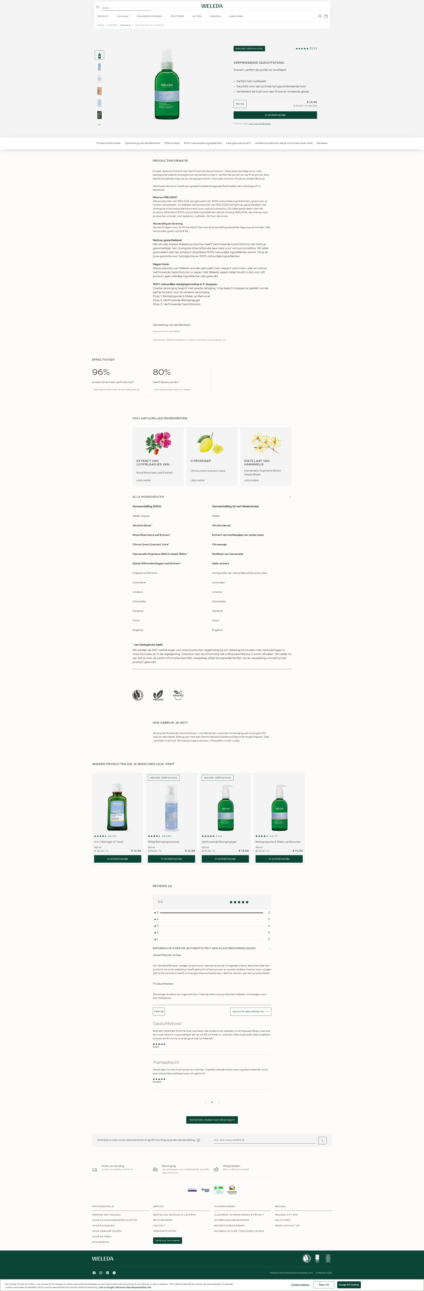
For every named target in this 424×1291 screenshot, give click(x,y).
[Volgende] (218, 1102)
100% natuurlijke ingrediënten (203, 143)
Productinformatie (108, 143)
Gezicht (112, 25)
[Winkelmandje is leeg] (326, 16)
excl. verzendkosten (260, 123)
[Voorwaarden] (198, 1140)
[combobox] (240, 104)
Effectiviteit (172, 143)
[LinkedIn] (107, 1273)
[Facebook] (94, 1273)
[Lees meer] (137, 695)
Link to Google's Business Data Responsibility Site (125, 1287)
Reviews (322, 143)
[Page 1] (99, 55)
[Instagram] (101, 1273)
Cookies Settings (300, 1285)
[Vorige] (205, 1102)
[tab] (99, 55)
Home (100, 25)
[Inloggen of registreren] (320, 16)
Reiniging (126, 25)
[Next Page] (99, 125)
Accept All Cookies (349, 1285)
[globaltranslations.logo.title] (212, 6)
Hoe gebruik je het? (238, 143)
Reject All (324, 1285)
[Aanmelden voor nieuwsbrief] (322, 1140)
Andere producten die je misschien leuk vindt (284, 143)
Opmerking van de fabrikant (142, 143)
